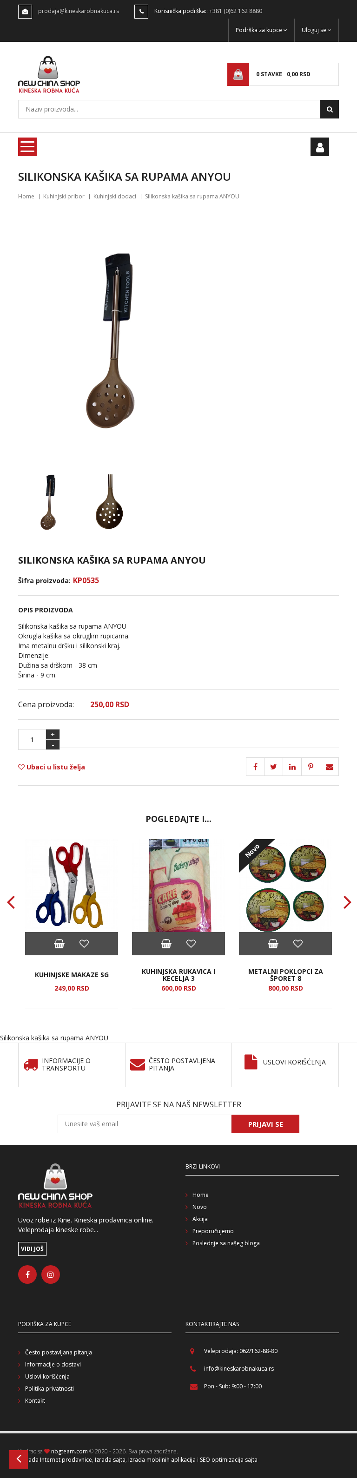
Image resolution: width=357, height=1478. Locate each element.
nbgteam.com (69, 1451)
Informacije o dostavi (53, 1364)
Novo (199, 1207)
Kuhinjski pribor (64, 196)
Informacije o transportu (66, 1065)
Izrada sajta (110, 1460)
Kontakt (35, 1401)
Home (26, 196)
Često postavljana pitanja (58, 1352)
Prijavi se (265, 1124)
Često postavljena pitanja (182, 1065)
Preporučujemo (213, 1231)
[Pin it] (292, 766)
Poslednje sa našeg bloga (226, 1243)
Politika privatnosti (49, 1389)
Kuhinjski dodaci (114, 196)
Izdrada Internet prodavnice (55, 1460)
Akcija (200, 1219)
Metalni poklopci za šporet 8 (285, 975)
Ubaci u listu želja (55, 766)
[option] (71, 924)
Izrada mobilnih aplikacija (162, 1460)
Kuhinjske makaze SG (72, 974)
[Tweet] (273, 766)
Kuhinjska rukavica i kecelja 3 (178, 975)
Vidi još (32, 1249)
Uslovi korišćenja (294, 1062)
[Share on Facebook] (255, 766)
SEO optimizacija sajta (229, 1460)
